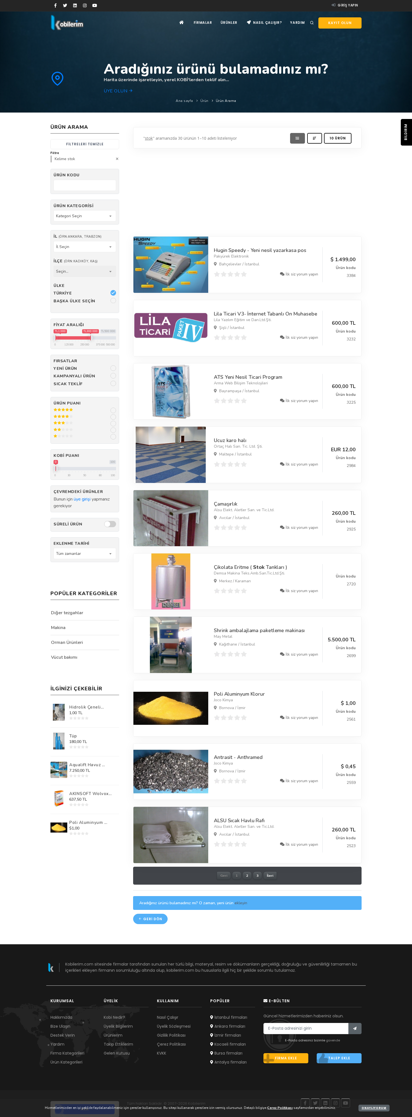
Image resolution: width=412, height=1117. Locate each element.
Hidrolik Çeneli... (86, 707)
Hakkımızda (61, 1017)
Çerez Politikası (171, 1044)
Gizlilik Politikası (171, 1035)
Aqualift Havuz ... (87, 765)
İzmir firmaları (227, 1035)
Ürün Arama (226, 101)
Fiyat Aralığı (69, 325)
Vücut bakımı (64, 657)
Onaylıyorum (374, 1108)
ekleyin (241, 903)
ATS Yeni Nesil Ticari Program (248, 377)
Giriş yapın (347, 5)
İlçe (76, 261)
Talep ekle (339, 1058)
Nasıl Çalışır (167, 1017)
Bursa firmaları (227, 1053)
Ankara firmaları (229, 1026)
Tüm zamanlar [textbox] (68, 553)
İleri (270, 875)
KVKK (161, 1053)
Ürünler (229, 22)
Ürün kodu (67, 175)
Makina (58, 628)
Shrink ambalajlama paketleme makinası (259, 630)
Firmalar (203, 22)
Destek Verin (62, 1035)
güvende (333, 1040)
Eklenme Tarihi (71, 543)
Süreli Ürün (68, 524)
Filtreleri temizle (85, 144)
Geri (223, 875)
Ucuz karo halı (230, 440)
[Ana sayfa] (182, 22)
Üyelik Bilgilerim (118, 1026)
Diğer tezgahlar (67, 613)
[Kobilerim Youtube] (94, 5)
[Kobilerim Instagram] (85, 5)
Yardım (297, 22)
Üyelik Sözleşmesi (174, 1026)
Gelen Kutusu (117, 1053)
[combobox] (85, 215)
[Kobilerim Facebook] (55, 5)
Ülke (59, 285)
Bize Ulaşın (60, 1026)
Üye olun (116, 91)
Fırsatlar (65, 361)
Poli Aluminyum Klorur (239, 694)
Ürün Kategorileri (66, 1062)
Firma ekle (286, 1058)
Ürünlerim (113, 1035)
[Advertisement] (247, 191)
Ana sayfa (184, 101)
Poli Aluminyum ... (88, 822)
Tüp (73, 736)
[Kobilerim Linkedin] (75, 5)
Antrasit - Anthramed (238, 757)
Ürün (204, 101)
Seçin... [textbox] (62, 271)
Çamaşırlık (225, 504)
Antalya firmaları (230, 1062)
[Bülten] (355, 1028)
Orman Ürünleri (67, 642)
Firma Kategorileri (67, 1053)
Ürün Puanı (67, 403)
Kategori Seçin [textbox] (69, 216)
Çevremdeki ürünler (78, 491)
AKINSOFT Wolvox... (90, 793)
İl (77, 236)
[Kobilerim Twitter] (65, 5)
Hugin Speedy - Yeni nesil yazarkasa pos (260, 250)
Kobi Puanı (66, 455)
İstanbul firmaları (230, 1017)
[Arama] (312, 22)
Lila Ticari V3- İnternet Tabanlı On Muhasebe (265, 313)
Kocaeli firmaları (229, 1044)
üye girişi (82, 499)
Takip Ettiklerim (118, 1044)
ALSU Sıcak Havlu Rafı (239, 820)
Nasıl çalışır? (267, 22)
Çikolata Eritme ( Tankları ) (250, 567)
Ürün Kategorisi (73, 206)
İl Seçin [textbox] (62, 246)
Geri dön (152, 919)
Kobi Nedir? (114, 1017)
